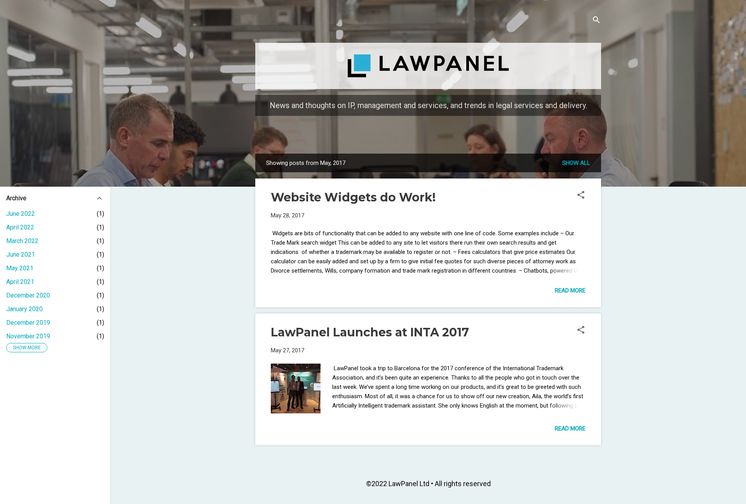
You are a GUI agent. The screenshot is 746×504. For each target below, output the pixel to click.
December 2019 (28, 322)
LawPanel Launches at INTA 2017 (370, 332)
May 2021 (19, 268)
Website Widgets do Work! (353, 197)
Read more (570, 290)
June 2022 (20, 213)
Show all (576, 162)
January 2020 (24, 309)
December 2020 (28, 295)
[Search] (596, 21)
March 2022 (22, 241)
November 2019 (28, 336)
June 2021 (20, 254)
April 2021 (20, 281)
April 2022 (20, 227)
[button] (581, 196)
